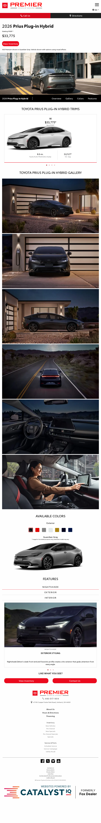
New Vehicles (50, 726)
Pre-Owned (50, 729)
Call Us (26, 15)
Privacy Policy (50, 772)
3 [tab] (51, 165)
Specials (50, 737)
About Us (50, 709)
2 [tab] (49, 165)
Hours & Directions (50, 712)
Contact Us (74, 680)
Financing (50, 716)
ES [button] (96, 9)
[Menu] (97, 5)
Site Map (50, 774)
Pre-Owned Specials (50, 734)
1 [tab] (46, 165)
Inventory (50, 722)
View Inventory (10, 43)
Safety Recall (50, 751)
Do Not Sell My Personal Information (50, 776)
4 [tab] (54, 165)
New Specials (50, 731)
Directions (77, 15)
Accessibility (50, 770)
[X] (48, 761)
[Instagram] (53, 761)
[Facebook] (42, 761)
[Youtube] (58, 761)
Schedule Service (50, 746)
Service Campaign (50, 749)
